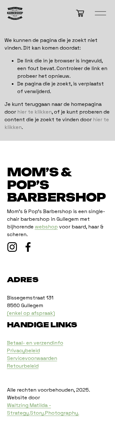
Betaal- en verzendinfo (35, 342)
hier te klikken (34, 111)
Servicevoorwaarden (32, 358)
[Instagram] (12, 247)
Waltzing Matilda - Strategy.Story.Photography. (43, 409)
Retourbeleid (23, 365)
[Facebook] (28, 247)
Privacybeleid (23, 350)
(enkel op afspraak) (31, 313)
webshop (46, 226)
